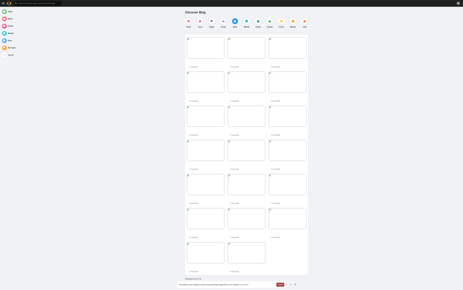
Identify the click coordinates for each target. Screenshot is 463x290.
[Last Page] (295, 284)
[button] (38, 3)
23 (286, 284)
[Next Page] (290, 284)
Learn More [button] (244, 285)
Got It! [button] (280, 285)
